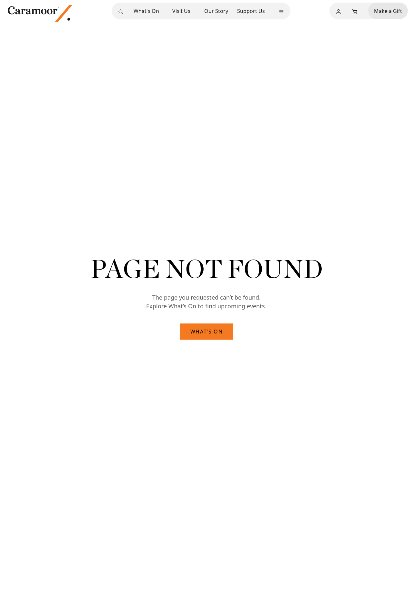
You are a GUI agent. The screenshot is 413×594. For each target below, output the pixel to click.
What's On (146, 11)
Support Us (251, 11)
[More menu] (281, 11)
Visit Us (181, 11)
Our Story (216, 11)
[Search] (120, 11)
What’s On (206, 331)
